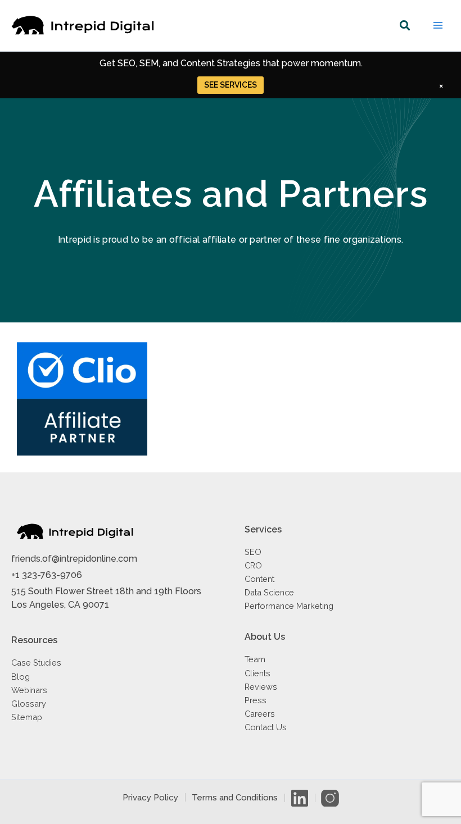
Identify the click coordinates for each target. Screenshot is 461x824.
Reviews (261, 686)
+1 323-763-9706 (46, 575)
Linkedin (299, 798)
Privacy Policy (150, 798)
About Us (265, 636)
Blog (20, 676)
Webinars (29, 690)
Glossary (28, 703)
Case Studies (36, 662)
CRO (253, 565)
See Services (230, 84)
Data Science (269, 592)
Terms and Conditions (235, 798)
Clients (257, 673)
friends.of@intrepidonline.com (74, 558)
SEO (253, 552)
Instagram (330, 798)
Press (255, 700)
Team (255, 659)
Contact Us (266, 727)
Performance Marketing (289, 606)
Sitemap (26, 717)
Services (263, 529)
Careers (260, 713)
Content (259, 579)
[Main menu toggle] (438, 25)
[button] (405, 27)
